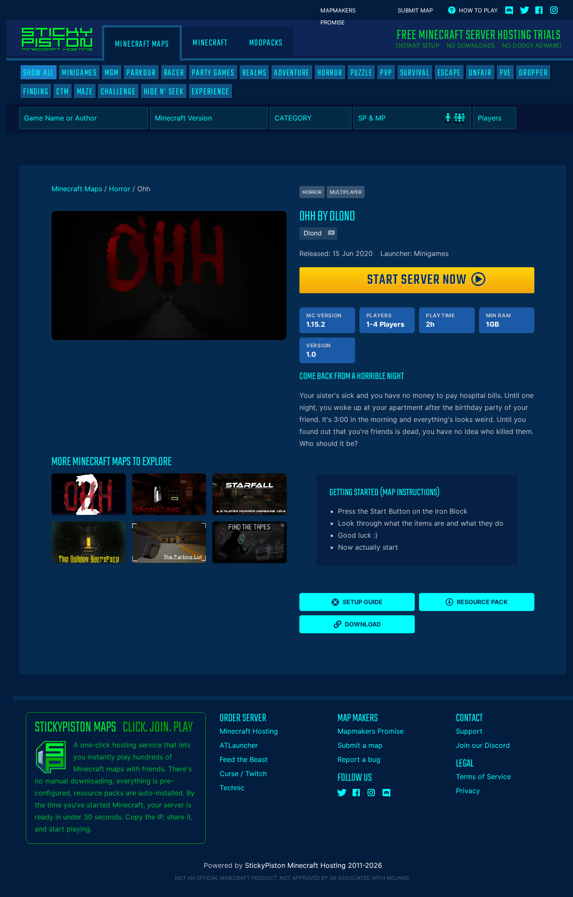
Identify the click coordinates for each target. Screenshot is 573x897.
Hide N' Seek (164, 91)
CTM (62, 91)
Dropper (533, 72)
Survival (415, 72)
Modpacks (266, 43)
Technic (232, 787)
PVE (505, 72)
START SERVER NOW (416, 280)
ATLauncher (239, 745)
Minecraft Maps (142, 44)
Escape (449, 72)
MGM (112, 72)
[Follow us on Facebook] (357, 791)
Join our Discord (483, 745)
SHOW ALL (38, 72)
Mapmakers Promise (338, 11)
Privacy (468, 790)
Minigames (79, 72)
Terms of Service (483, 776)
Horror (330, 72)
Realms (254, 72)
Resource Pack (482, 601)
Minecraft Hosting (249, 731)
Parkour (141, 72)
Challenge (118, 91)
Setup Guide (363, 601)
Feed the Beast (244, 759)
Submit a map (360, 745)
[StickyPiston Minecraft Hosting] (57, 39)
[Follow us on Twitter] (524, 8)
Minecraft (210, 43)
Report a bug (359, 759)
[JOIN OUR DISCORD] (510, 8)
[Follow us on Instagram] (554, 8)
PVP (386, 72)
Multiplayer (346, 192)
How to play (478, 10)
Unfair (480, 72)
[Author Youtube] (330, 234)
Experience (211, 91)
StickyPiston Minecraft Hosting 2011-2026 (313, 865)
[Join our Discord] (387, 791)
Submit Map (415, 10)
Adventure (292, 72)
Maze (85, 91)
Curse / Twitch (243, 773)
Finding (35, 91)
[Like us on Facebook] (539, 8)
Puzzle (361, 72)
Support (469, 731)
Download (363, 624)
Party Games (213, 72)
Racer (174, 72)
